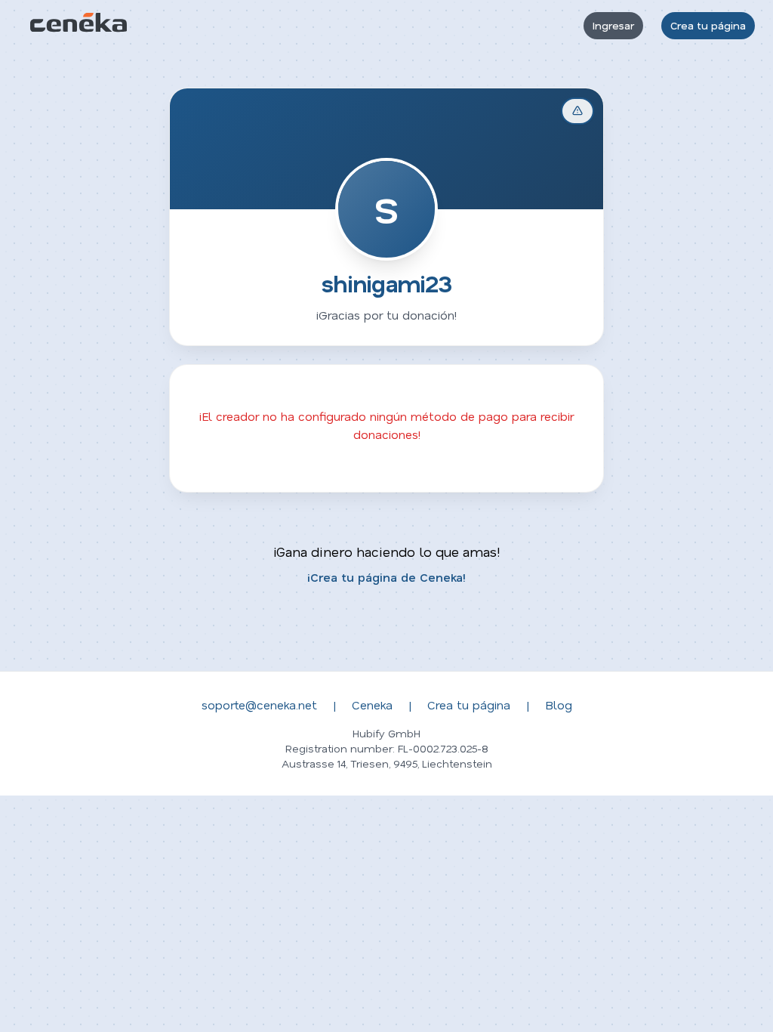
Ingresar (613, 25)
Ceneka (372, 704)
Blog (558, 704)
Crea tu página (708, 25)
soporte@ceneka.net (259, 704)
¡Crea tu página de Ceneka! (386, 577)
